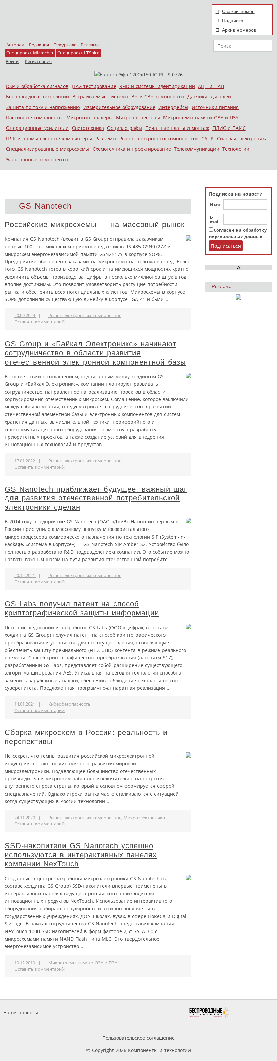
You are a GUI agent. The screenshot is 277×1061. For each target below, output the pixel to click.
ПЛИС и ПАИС (229, 128)
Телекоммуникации (196, 149)
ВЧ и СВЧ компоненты (157, 96)
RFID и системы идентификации (157, 86)
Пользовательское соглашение (138, 1038)
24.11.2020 (25, 818)
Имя (215, 205)
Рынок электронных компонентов (158, 138)
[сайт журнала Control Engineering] (253, 1012)
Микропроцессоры (138, 117)
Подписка (232, 20)
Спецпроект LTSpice (78, 53)
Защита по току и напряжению (43, 107)
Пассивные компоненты (34, 117)
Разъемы (105, 138)
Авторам (15, 45)
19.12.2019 (25, 963)
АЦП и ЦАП (211, 86)
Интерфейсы (173, 107)
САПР (207, 138)
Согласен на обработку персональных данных (238, 233)
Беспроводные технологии (37, 96)
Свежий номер (238, 11)
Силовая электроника (242, 138)
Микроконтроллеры (89, 117)
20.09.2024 (25, 315)
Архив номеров (239, 30)
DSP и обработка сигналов (37, 86)
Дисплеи (221, 96)
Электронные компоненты (37, 159)
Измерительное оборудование (119, 107)
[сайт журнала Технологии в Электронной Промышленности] (106, 1012)
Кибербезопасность (69, 704)
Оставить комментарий (39, 322)
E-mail (215, 219)
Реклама (90, 45)
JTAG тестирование (94, 86)
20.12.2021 (25, 575)
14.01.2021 (25, 704)
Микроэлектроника (144, 818)
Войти (12, 61)
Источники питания (215, 107)
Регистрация (38, 61)
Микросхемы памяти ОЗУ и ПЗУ (201, 117)
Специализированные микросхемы (47, 149)
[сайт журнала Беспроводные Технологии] (208, 1012)
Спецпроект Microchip (29, 53)
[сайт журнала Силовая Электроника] (63, 1012)
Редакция (39, 45)
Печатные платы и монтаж (177, 128)
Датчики (197, 96)
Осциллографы (124, 128)
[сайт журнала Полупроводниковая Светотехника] (155, 1012)
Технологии (235, 149)
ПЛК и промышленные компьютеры (49, 138)
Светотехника (88, 128)
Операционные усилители (37, 128)
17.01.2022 (25, 461)
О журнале (64, 45)
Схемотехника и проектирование (132, 149)
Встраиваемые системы (100, 96)
